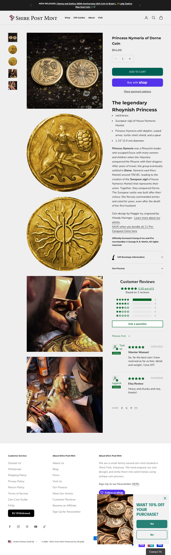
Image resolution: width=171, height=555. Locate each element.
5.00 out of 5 (146, 289)
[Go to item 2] (12, 49)
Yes (152, 523)
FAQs (11, 505)
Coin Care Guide (18, 499)
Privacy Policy (16, 481)
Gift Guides (79, 17)
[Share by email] (136, 408)
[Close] (165, 498)
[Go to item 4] (12, 73)
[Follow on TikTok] (44, 526)
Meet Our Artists (63, 493)
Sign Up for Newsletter (67, 512)
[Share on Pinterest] (131, 408)
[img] (136, 347)
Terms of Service (18, 493)
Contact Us (14, 463)
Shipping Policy (17, 475)
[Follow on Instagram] (18, 526)
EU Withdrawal (21, 513)
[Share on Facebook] (122, 408)
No (152, 534)
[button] (123, 300)
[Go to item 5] (12, 85)
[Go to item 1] (12, 37)
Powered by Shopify (74, 541)
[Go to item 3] (12, 61)
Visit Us (57, 481)
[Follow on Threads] (27, 526)
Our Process (60, 487)
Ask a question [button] (137, 324)
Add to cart (137, 71)
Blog (55, 469)
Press (56, 475)
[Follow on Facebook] (9, 526)
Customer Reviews (64, 499)
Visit (100, 17)
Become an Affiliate (64, 505)
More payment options (137, 91)
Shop (67, 17)
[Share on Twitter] (126, 408)
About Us (58, 463)
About (91, 17)
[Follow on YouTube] (35, 526)
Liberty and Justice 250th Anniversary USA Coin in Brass (85, 3)
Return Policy (16, 487)
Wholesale (14, 469)
